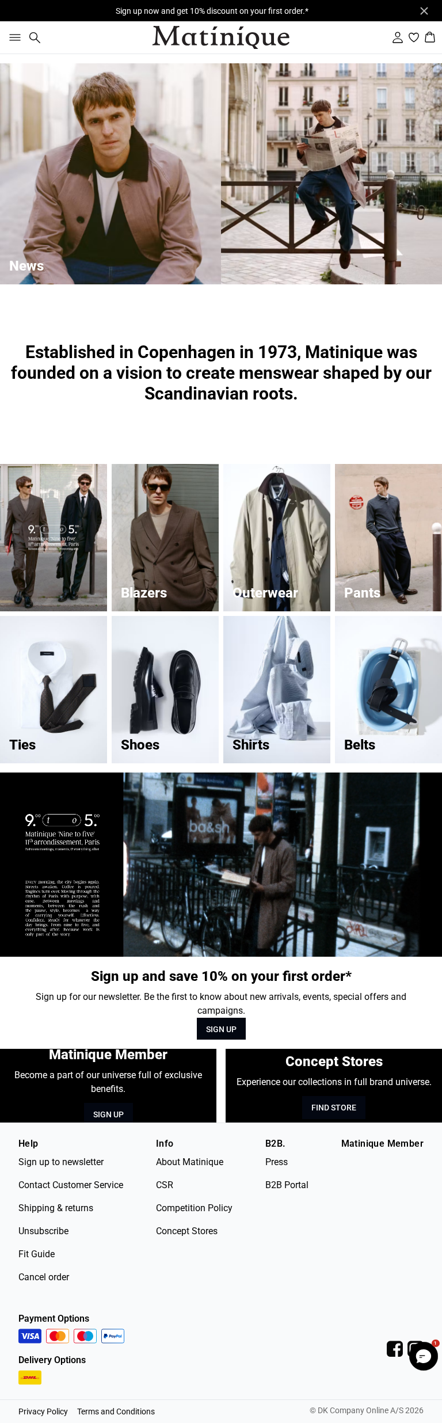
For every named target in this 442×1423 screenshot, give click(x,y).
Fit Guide (36, 1254)
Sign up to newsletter (61, 1161)
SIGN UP (221, 1029)
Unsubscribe (43, 1231)
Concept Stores (187, 1231)
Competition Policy (194, 1208)
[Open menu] (12, 37)
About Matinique (189, 1161)
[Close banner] (424, 11)
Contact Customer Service (70, 1185)
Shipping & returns (55, 1208)
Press (276, 1161)
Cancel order (43, 1277)
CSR (164, 1185)
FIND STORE (333, 1107)
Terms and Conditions (116, 1411)
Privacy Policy (43, 1411)
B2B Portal (286, 1185)
